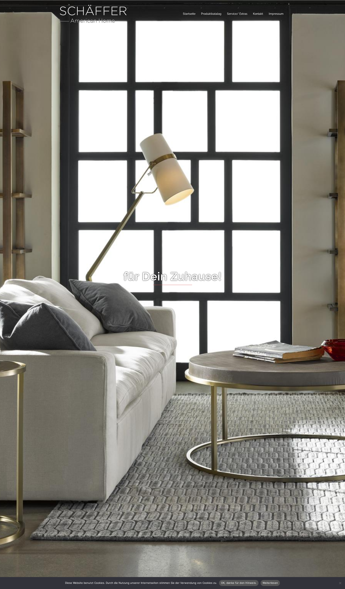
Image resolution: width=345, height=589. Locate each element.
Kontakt (258, 13)
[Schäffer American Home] (93, 13)
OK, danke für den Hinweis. (239, 582)
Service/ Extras (237, 13)
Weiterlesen (270, 582)
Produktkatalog (211, 13)
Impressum (276, 13)
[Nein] (340, 583)
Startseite (189, 13)
